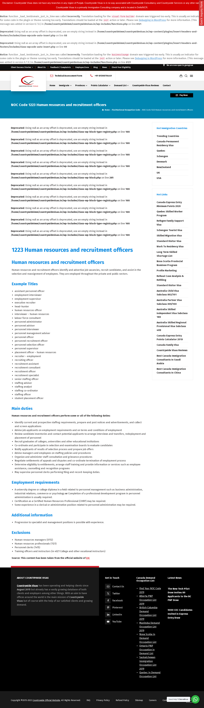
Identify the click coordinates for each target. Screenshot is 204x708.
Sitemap (139, 700)
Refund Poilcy (122, 700)
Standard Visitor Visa (169, 241)
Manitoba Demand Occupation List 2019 (149, 627)
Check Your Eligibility (121, 67)
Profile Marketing (167, 270)
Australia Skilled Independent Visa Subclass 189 (172, 313)
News (104, 67)
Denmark (162, 161)
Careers (153, 700)
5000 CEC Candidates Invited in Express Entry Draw (180, 614)
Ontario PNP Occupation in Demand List (147, 649)
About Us (42, 67)
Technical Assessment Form (68, 76)
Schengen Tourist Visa (169, 230)
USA (159, 178)
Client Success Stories (21, 67)
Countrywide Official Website (46, 700)
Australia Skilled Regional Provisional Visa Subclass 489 (171, 326)
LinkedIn (117, 614)
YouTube (117, 621)
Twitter (116, 593)
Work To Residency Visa (170, 246)
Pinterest (117, 607)
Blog (95, 67)
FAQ (88, 700)
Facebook (117, 600)
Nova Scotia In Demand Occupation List (147, 638)
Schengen (162, 156)
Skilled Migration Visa (169, 235)
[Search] (186, 76)
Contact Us (118, 586)
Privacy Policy (103, 700)
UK (158, 172)
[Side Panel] (191, 76)
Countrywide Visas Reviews (172, 350)
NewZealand (164, 167)
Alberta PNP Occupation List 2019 (147, 600)
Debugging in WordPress (152, 20)
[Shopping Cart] (181, 76)
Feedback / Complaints (60, 67)
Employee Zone (82, 67)
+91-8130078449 (103, 76)
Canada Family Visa (168, 344)
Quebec (161, 150)
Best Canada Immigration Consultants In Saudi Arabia (171, 359)
